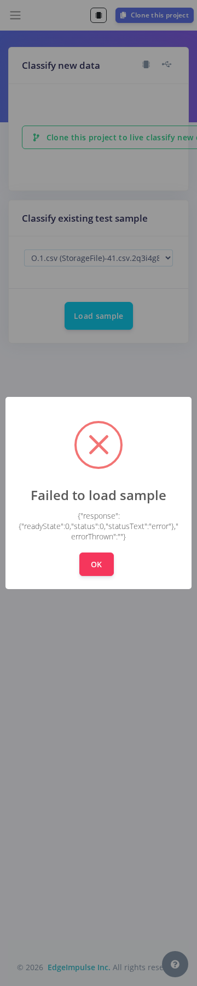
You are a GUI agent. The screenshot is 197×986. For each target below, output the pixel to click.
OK (96, 564)
